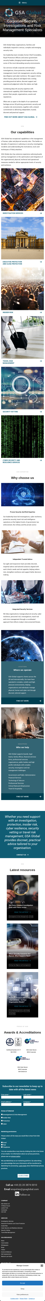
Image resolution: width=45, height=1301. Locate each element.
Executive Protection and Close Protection (12, 263)
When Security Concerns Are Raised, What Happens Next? (20, 955)
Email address (6, 1102)
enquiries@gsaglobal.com (25, 1189)
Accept (22, 1283)
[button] (42, 1266)
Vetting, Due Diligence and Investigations (19, 965)
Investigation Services (13, 213)
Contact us (32, 1298)
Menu (24, 3)
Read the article (21, 912)
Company (27, 1102)
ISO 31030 (26, 1010)
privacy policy (15, 1156)
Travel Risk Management (8, 362)
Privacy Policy (24, 1298)
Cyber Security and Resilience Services (11, 461)
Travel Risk (12, 1013)
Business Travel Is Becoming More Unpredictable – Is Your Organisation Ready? (22, 1000)
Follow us (25, 1194)
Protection (6, 1121)
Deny (22, 1289)
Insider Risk (8, 312)
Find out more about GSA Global (19, 117)
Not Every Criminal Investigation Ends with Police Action (21, 906)
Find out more (22, 701)
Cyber (5, 1124)
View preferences (22, 1294)
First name (5, 1094)
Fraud (31, 916)
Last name (27, 1094)
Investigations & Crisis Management (18, 916)
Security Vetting (10, 412)
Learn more (22, 1166)
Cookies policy (14, 1298)
